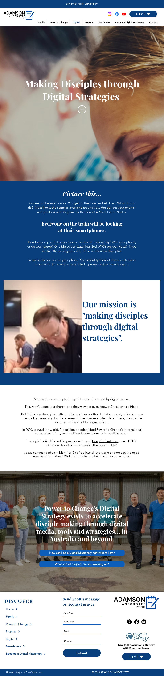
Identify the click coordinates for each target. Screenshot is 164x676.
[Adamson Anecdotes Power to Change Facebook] (116, 14)
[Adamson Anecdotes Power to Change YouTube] (124, 14)
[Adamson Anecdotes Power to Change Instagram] (109, 14)
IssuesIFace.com (115, 433)
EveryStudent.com (86, 433)
